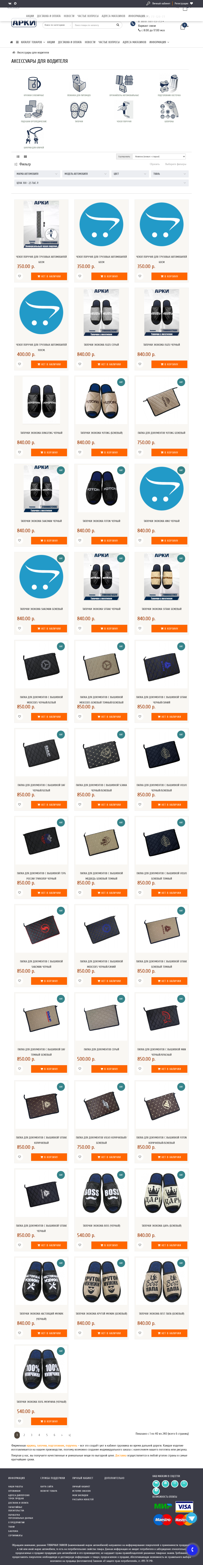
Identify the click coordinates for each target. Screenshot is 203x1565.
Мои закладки (80, 1495)
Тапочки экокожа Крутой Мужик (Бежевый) (101, 1313)
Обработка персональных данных (20, 1516)
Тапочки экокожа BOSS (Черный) (101, 1225)
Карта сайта (46, 1486)
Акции (30, 16)
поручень (72, 1445)
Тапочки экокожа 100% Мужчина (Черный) (41, 1402)
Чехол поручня (124, 121)
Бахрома (13, 1531)
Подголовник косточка (169, 95)
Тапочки (79, 121)
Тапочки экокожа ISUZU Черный (161, 344)
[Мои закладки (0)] (192, 3)
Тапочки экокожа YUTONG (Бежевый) (101, 433)
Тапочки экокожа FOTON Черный (101, 521)
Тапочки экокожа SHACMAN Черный (41, 521)
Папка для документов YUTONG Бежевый (161, 433)
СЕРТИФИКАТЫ (15, 1535)
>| (70, 1435)
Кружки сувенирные (34, 95)
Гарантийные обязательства (16, 1509)
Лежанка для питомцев (79, 95)
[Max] (15, 3)
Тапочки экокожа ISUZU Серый (101, 344)
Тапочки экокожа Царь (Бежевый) (161, 1225)
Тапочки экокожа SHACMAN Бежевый (41, 609)
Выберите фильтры (175, 164)
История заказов (81, 1491)
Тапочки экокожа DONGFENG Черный (41, 433)
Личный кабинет (161, 3)
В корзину (110, 276)
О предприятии (16, 1522)
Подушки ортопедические (34, 121)
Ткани (11, 1526)
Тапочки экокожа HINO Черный (162, 521)
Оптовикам (14, 1491)
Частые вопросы (88, 16)
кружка (31, 1445)
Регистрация (181, 3)
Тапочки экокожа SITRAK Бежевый (162, 609)
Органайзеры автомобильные (124, 95)
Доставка (121, 1455)
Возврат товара (48, 1491)
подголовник (56, 1445)
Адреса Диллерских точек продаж (19, 1497)
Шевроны (169, 121)
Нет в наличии (50, 276)
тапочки (42, 1445)
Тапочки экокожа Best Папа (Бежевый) (161, 1313)
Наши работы (15, 1486)
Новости (69, 16)
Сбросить (155, 164)
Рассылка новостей (82, 1499)
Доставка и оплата (49, 16)
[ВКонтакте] (10, 3)
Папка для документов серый (101, 1049)
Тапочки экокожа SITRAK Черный (101, 609)
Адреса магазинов (113, 16)
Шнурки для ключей (34, 147)
